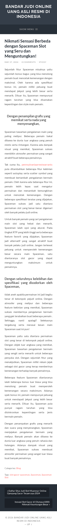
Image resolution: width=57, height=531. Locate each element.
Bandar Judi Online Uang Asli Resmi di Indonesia (28, 11)
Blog (18, 468)
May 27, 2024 (11, 62)
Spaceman (36, 474)
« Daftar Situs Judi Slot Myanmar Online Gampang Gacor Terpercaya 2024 (26, 492)
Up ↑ (29, 524)
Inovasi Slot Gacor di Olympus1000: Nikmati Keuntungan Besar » (32, 503)
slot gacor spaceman (20, 474)
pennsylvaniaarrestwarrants (37, 164)
